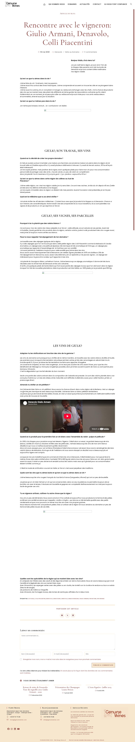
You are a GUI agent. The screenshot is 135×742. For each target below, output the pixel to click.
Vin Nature (92, 598)
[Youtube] (18, 729)
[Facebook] (8, 729)
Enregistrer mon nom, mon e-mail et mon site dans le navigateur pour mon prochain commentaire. (62, 659)
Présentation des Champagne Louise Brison (67, 688)
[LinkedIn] (15, 729)
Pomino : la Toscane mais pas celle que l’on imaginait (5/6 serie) (82, 733)
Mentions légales (99, 740)
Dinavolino (57, 598)
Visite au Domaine (72, 52)
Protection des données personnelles (80, 740)
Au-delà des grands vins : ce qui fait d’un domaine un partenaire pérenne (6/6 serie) (82, 716)
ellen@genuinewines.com (51, 720)
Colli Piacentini (40, 598)
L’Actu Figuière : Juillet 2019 (99, 687)
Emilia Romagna (73, 598)
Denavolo (58, 52)
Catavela (31, 598)
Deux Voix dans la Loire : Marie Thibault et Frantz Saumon (80, 721)
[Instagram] (12, 729)
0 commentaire (90, 52)
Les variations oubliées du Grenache (82, 712)
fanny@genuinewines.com (18, 720)
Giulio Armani (83, 598)
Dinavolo (64, 598)
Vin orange (100, 598)
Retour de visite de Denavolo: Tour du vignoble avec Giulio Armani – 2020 (35, 689)
